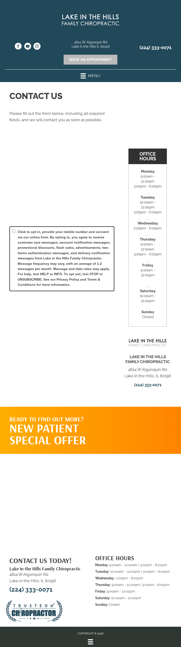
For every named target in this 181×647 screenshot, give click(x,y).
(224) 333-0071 (156, 47)
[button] (143, 425)
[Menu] (90, 641)
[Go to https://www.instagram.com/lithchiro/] (37, 47)
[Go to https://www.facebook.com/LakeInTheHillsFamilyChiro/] (18, 47)
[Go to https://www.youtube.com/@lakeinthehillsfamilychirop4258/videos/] (27, 47)
